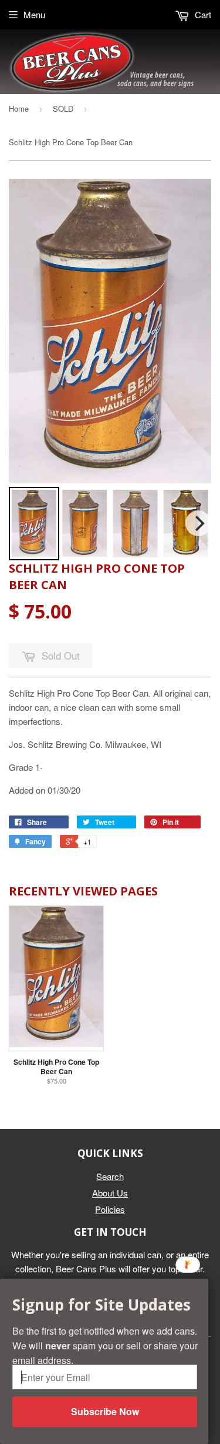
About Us (110, 1192)
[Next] (198, 523)
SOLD (63, 108)
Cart (201, 14)
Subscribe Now (105, 1411)
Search (110, 1176)
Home (19, 108)
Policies (110, 1209)
